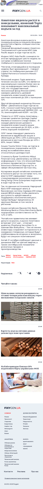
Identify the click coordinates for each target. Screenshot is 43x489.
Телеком (26, 426)
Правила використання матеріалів (16, 478)
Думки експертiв (30, 413)
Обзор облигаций (10, 453)
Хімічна (25, 428)
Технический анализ (11, 459)
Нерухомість (27, 421)
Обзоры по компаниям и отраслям (9, 446)
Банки (6, 433)
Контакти (8, 472)
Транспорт (27, 419)
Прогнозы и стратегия (8, 456)
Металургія (8, 428)
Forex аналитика (10, 462)
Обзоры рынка (9, 443)
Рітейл (25, 424)
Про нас (35, 472)
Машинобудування (30, 417)
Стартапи (7, 421)
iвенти (25, 448)
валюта (25, 439)
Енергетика (8, 424)
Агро (6, 431)
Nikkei (8, 255)
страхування (27, 446)
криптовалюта (28, 441)
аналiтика (8, 439)
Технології (8, 419)
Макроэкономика (10, 450)
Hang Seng (17, 255)
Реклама (21, 472)
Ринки (3, 35)
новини (7, 413)
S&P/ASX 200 (31, 257)
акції (25, 444)
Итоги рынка (18, 257)
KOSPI (26, 255)
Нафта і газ (8, 426)
